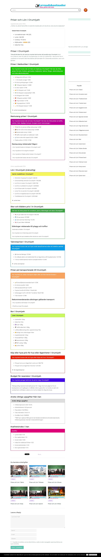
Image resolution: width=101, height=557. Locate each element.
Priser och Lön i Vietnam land (78, 162)
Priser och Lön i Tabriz (17, 482)
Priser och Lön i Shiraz (54, 503)
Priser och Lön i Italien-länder (78, 148)
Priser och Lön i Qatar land (77, 175)
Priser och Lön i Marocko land (78, 171)
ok (87, 554)
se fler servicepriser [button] (19, 263)
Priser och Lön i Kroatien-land (78, 94)
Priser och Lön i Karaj (17, 503)
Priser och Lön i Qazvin (36, 503)
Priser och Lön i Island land (77, 144)
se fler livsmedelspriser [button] (20, 110)
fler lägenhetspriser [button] (19, 369)
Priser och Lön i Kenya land (77, 166)
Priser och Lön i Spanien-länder (78, 117)
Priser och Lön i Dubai (75, 89)
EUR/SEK (71, 80)
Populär (79, 85)
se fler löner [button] (17, 200)
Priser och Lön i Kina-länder (77, 153)
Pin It (39, 454)
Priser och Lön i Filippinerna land (79, 130)
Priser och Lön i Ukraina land (77, 112)
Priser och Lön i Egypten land (78, 107)
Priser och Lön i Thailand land (78, 98)
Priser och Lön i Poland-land (77, 157)
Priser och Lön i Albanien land (78, 121)
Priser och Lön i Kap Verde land (78, 126)
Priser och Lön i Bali (75, 139)
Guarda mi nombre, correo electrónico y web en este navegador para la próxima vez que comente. (36, 543)
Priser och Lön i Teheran (36, 482)
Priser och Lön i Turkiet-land (77, 103)
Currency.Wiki (86, 80)
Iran (13, 479)
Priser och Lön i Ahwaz (54, 482)
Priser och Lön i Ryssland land (78, 135)
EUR (79, 46)
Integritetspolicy (93, 554)
